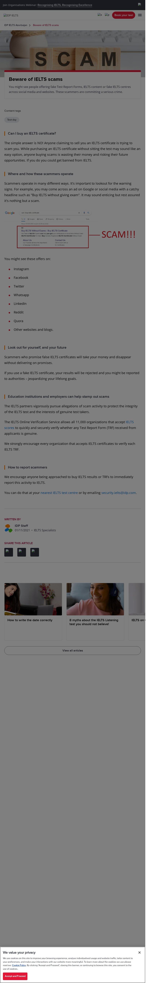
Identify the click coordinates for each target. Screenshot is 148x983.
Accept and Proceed (15, 976)
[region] (72, 965)
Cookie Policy (19, 965)
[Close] (139, 952)
